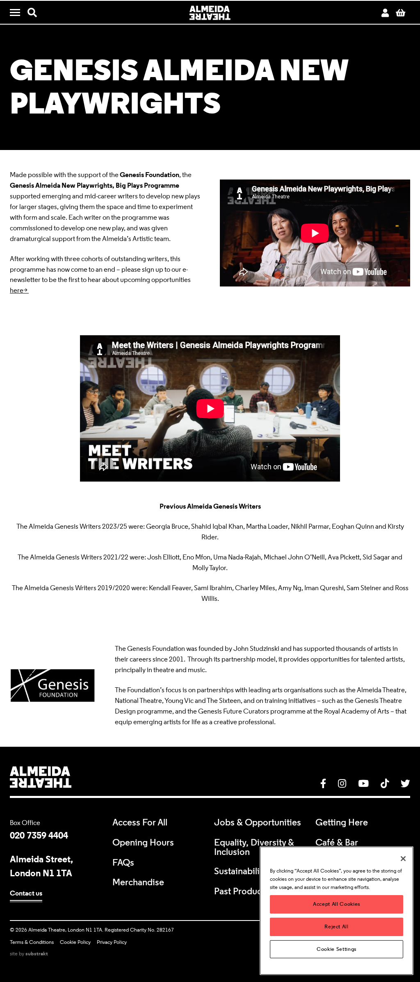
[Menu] (18, 13)
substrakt (36, 953)
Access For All (139, 822)
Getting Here (341, 822)
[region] (336, 910)
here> (19, 290)
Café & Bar (336, 842)
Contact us (26, 893)
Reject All (336, 926)
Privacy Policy (112, 942)
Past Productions (247, 891)
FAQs (123, 862)
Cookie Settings (336, 949)
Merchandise (138, 882)
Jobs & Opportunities (257, 822)
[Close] (403, 859)
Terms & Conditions (32, 942)
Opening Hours (143, 842)
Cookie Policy (75, 942)
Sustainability (240, 871)
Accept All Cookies (336, 903)
